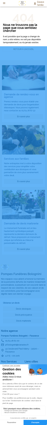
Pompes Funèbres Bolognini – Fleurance (20, 336)
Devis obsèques (23, 309)
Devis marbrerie (23, 321)
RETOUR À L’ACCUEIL (23, 49)
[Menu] (4, 3)
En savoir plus (23, 116)
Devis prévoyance (23, 315)
